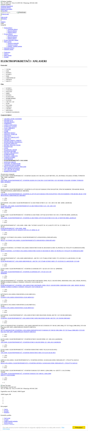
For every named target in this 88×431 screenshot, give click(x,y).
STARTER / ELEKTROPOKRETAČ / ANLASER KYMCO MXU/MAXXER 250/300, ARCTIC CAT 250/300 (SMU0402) (35, 318)
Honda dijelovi (8, 28)
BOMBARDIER (11, 98)
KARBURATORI (9, 154)
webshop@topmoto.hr (7, 6)
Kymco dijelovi (8, 34)
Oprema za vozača (13, 45)
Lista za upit (4, 17)
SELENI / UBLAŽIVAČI (11, 153)
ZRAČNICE (7, 136)
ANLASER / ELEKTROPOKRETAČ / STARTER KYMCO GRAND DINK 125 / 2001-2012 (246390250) (31, 342)
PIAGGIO (9, 91)
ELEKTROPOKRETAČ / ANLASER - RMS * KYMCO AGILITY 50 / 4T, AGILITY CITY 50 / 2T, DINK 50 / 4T (20, 229)
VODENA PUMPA (9, 157)
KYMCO (8, 74)
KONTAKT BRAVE (10, 162)
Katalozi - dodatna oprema (15, 46)
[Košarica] (4, 18)
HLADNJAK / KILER (10, 149)
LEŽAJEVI (7, 129)
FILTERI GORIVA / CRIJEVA (12, 140)
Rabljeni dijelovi (12, 32)
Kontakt (6, 57)
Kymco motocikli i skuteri (11, 40)
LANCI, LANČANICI (10, 125)
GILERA (8, 108)
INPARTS (9, 79)
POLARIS (9, 105)
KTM (7, 103)
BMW (8, 93)
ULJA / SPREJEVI (9, 128)
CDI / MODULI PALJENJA (12, 168)
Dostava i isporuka (9, 424)
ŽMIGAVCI (7, 139)
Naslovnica (7, 52)
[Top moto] (4, 10)
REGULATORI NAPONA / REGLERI (15, 166)
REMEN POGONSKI (10, 171)
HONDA (8, 72)
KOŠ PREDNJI (8, 159)
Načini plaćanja (8, 423)
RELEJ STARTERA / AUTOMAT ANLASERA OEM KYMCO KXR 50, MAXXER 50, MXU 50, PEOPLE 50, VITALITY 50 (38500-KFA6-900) (42, 251)
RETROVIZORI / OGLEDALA (13, 142)
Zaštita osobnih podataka (11, 421)
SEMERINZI (8, 123)
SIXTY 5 (8, 81)
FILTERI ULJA (8, 120)
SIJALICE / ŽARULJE (10, 134)
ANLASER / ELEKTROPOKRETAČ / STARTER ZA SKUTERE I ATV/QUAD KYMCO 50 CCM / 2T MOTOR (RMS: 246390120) (38, 218)
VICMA (8, 69)
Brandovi (6, 412)
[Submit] (21, 12)
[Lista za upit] (5, 14)
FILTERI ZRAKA (9, 122)
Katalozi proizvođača (6, 9)
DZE (7, 71)
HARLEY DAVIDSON (12, 112)
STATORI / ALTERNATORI (12, 163)
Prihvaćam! (79, 427)
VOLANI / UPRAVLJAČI (11, 137)
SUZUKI (8, 100)
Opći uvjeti (7, 418)
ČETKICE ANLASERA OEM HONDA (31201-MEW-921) (17, 297)
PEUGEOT (9, 110)
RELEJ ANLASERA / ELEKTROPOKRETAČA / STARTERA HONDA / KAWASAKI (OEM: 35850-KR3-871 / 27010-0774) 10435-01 (39, 363)
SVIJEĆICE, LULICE (10, 126)
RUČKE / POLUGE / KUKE (12, 145)
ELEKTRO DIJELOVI (10, 143)
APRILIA (9, 107)
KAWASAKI (10, 96)
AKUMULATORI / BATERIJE (13, 119)
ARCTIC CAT (10, 102)
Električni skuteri (8, 49)
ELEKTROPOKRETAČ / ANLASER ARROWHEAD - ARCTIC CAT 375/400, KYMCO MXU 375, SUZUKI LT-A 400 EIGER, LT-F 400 (40, 261)
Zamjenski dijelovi (6, 7)
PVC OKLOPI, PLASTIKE (12, 169)
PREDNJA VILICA (9, 132)
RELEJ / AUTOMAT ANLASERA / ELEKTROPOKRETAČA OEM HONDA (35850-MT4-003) (28, 240)
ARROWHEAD (10, 78)
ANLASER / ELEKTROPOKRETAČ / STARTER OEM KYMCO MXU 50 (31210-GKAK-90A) (28, 352)
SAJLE (6, 148)
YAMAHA (9, 90)
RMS (7, 76)
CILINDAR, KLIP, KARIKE (12, 165)
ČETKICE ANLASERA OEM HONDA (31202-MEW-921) (17, 308)
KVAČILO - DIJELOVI (11, 156)
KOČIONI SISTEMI (10, 151)
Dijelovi (6, 54)
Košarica (3, 22)
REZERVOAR (8, 146)
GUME (6, 131)
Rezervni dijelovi (12, 31)
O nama (6, 419)
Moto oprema (7, 41)
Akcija (6, 409)
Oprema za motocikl (13, 43)
